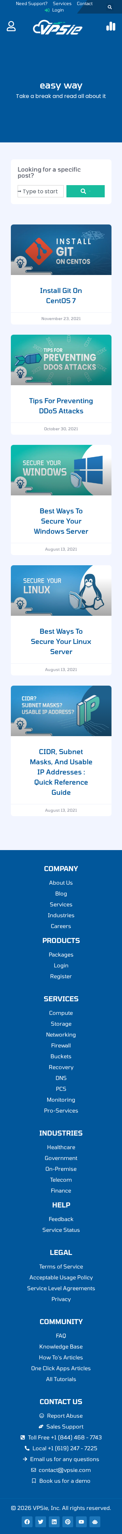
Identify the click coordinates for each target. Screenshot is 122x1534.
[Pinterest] (67, 1521)
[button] (110, 7)
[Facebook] (27, 1521)
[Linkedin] (54, 1521)
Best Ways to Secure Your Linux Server (61, 641)
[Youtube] (81, 1521)
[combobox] (41, 191)
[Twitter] (40, 1521)
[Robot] (94, 1521)
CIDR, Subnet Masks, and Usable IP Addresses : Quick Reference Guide (61, 771)
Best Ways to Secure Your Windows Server (61, 521)
